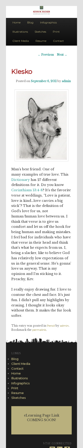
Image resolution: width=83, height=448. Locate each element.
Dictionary (20, 180)
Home (16, 22)
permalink (39, 329)
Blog (30, 22)
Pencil (51, 325)
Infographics (48, 22)
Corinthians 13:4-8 (27, 190)
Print (56, 31)
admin (66, 81)
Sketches (40, 31)
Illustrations (20, 31)
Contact (58, 41)
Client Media (20, 41)
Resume (41, 41)
